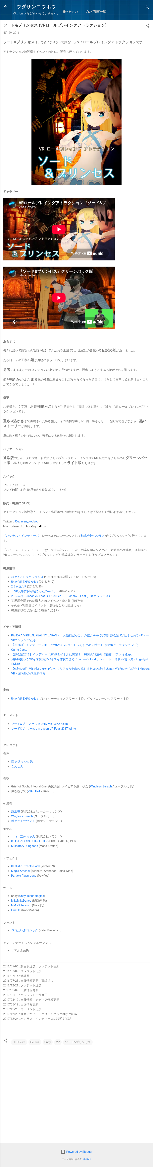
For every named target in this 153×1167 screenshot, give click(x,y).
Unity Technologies (31, 896)
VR (58, 1042)
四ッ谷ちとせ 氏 (22, 761)
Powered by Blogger (79, 1152)
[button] (147, 26)
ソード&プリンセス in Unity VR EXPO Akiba (39, 724)
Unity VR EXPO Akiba (24, 582)
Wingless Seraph (101, 786)
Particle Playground (23, 875)
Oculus (34, 1042)
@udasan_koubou (26, 521)
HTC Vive (19, 1042)
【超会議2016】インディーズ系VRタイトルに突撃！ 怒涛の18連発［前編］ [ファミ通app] (72, 654)
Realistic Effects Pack (25, 866)
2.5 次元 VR (18, 586)
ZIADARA (34, 791)
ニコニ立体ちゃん (23, 836)
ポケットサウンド (23, 821)
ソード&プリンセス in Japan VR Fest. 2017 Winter (44, 728)
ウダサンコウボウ (36, 7)
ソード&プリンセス (78, 1042)
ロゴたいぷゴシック (24, 930)
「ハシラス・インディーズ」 (22, 536)
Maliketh (87, 1159)
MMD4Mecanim (21, 905)
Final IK (16, 910)
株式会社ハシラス (93, 536)
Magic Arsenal (20, 871)
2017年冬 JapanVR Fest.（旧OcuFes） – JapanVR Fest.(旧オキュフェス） (61, 596)
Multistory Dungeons (24, 846)
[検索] (147, 8)
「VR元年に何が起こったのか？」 (34, 591)
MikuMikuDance (21, 900)
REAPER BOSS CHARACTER (29, 841)
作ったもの (70, 11)
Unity (47, 1042)
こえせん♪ (18, 766)
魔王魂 (15, 811)
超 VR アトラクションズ (27, 577)
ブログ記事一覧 (95, 11)
